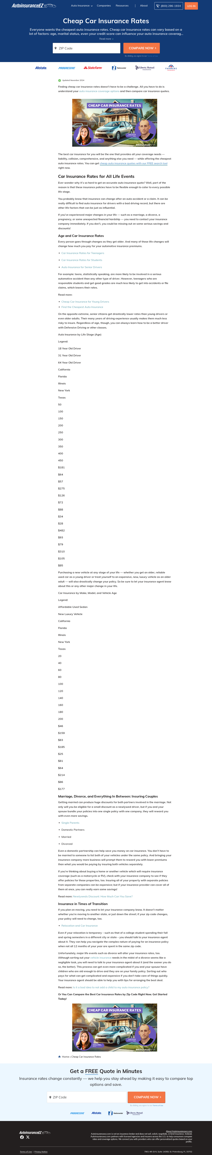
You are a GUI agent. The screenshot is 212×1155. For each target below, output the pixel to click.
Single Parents (70, 822)
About (144, 5)
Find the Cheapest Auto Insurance (82, 307)
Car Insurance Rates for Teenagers (82, 253)
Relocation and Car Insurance (79, 925)
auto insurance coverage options (99, 91)
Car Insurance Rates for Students (81, 260)
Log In (191, 6)
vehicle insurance (100, 957)
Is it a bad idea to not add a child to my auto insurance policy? (111, 987)
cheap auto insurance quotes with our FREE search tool (133, 163)
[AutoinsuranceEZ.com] (34, 5)
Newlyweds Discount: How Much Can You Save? (102, 896)
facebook (22, 1137)
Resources (122, 5)
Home (65, 1056)
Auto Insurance (80, 5)
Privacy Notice (41, 1151)
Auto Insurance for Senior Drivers (81, 267)
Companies (104, 5)
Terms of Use (152, 56)
